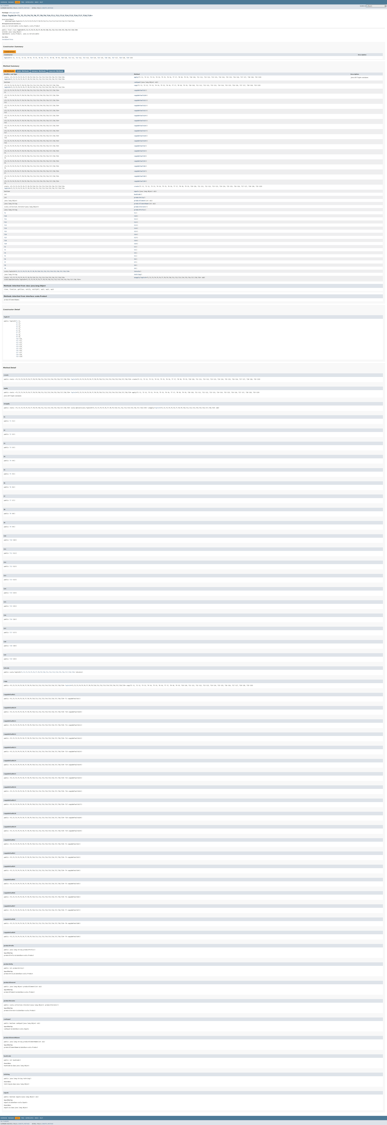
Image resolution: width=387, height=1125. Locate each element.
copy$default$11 (140, 100)
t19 (135, 243)
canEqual (137, 82)
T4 (28, 58)
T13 (84, 58)
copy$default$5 (139, 161)
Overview (4, 2)
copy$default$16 (140, 125)
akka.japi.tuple (14, 12)
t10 (135, 216)
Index (36, 2)
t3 (135, 250)
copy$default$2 (139, 146)
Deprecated (29, 2)
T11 (69, 58)
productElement (139, 200)
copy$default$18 (140, 136)
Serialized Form (7, 39)
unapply (137, 277)
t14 (135, 228)
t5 (135, 256)
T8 (50, 58)
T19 (127, 58)
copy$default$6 (139, 166)
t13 (135, 225)
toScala (137, 271)
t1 (135, 213)
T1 (11, 58)
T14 (91, 58)
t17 (135, 237)
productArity (139, 197)
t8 (135, 265)
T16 (106, 58)
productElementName (141, 203)
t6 (135, 259)
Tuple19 (7, 58)
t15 (135, 231)
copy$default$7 (139, 171)
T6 (39, 58)
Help (41, 2)
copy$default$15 (140, 120)
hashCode (137, 194)
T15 (98, 58)
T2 (17, 58)
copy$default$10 (140, 95)
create (136, 186)
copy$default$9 (139, 181)
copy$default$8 (139, 176)
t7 (135, 262)
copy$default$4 (139, 156)
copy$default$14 (140, 115)
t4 (135, 253)
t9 (135, 268)
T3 (22, 58)
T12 (77, 58)
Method (26, 8)
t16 (135, 234)
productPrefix (139, 210)
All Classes (5, 5)
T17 (113, 58)
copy (135, 85)
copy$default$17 (140, 131)
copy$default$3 (139, 151)
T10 (62, 58)
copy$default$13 (140, 110)
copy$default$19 (140, 141)
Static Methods (23, 71)
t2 (135, 247)
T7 (45, 58)
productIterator (140, 207)
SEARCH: (362, 6)
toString (137, 274)
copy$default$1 (139, 90)
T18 (120, 58)
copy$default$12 (140, 105)
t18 (135, 240)
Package (11, 2)
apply (136, 77)
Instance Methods (39, 71)
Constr (20, 8)
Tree (22, 2)
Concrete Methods (55, 71)
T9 (56, 58)
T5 (34, 58)
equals (136, 191)
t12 (135, 222)
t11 (135, 219)
